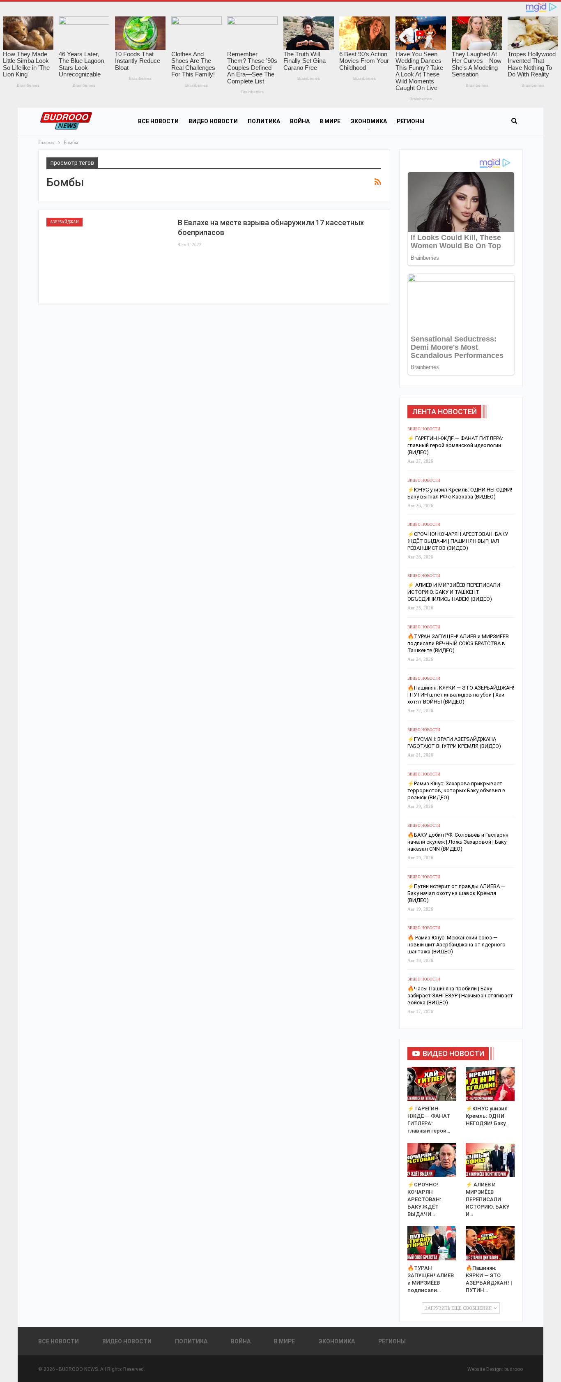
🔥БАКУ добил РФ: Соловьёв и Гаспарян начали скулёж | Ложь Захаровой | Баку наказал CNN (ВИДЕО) (457, 842)
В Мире (330, 121)
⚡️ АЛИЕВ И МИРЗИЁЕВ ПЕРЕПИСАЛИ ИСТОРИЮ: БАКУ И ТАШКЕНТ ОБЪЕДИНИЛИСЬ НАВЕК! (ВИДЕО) (453, 592)
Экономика (368, 121)
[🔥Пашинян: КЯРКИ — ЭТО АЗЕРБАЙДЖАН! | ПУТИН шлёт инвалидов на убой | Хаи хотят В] (490, 1243)
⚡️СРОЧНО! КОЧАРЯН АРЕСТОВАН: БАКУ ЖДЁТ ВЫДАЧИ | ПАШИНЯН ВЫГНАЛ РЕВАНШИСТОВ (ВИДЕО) (457, 541)
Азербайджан (64, 222)
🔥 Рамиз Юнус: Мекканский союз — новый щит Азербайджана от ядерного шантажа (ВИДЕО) (456, 944)
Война (300, 121)
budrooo (513, 1369)
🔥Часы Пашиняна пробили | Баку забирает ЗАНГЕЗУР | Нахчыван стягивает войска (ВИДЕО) (460, 995)
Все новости (158, 121)
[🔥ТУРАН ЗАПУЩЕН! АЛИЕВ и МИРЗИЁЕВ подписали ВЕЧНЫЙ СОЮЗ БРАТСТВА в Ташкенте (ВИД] (431, 1243)
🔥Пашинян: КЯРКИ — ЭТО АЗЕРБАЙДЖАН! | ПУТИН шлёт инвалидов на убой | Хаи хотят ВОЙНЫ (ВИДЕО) (460, 695)
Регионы (410, 121)
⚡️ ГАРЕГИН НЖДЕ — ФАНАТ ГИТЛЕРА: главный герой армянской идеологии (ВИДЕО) (455, 445)
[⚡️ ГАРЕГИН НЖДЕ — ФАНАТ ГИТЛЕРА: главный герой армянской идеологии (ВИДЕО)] (431, 1084)
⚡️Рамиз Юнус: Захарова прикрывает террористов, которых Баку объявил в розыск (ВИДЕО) (456, 790)
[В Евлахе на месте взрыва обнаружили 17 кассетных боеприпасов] (108, 257)
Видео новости (213, 121)
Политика (264, 121)
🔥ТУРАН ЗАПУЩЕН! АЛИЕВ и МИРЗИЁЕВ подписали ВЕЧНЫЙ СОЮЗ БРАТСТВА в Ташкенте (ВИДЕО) (458, 643)
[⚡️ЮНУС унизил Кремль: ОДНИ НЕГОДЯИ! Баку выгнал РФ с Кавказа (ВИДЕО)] (490, 1084)
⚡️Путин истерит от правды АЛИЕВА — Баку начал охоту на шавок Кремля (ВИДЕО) (456, 893)
